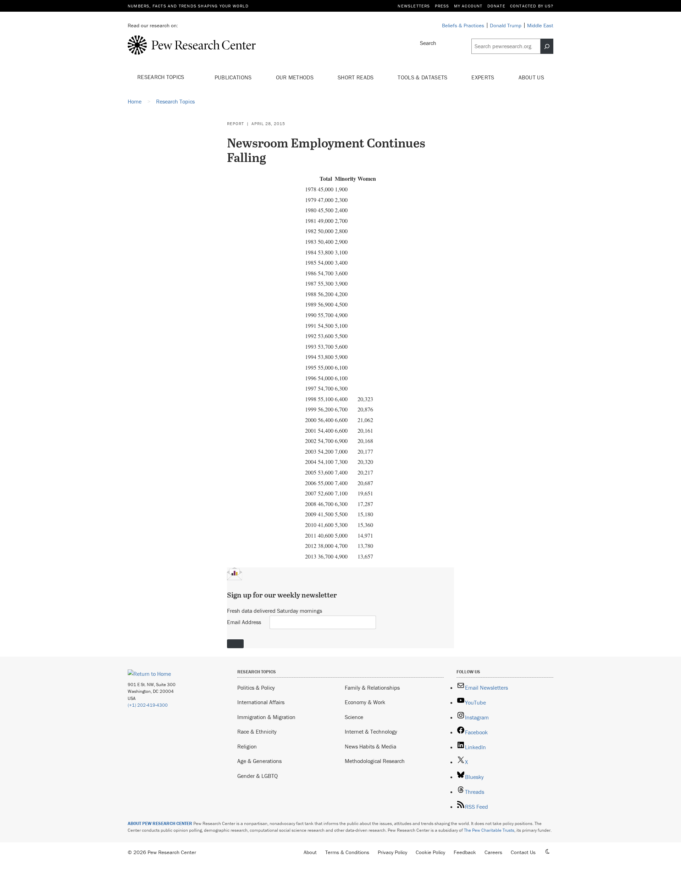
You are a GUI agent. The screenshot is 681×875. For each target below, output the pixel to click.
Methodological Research (375, 760)
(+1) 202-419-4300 (148, 705)
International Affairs (260, 702)
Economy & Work (365, 702)
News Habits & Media (370, 746)
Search (428, 42)
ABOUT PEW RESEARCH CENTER (160, 823)
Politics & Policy (256, 687)
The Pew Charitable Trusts (489, 830)
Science (354, 716)
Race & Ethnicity (257, 731)
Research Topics (161, 76)
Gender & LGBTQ (257, 775)
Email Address (244, 622)
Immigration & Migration (266, 716)
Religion (247, 746)
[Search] (547, 46)
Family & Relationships (372, 687)
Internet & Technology (371, 731)
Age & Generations (259, 760)
